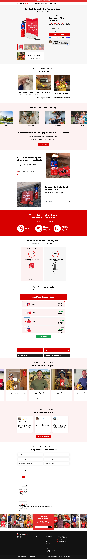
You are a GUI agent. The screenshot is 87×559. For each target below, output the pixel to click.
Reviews (51, 3)
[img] (21, 475)
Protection (38, 541)
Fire (36, 536)
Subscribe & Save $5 (50, 527)
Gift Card (48, 543)
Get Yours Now (43, 144)
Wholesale (48, 547)
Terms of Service (62, 556)
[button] (66, 4)
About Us (47, 3)
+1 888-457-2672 (61, 539)
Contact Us (68, 556)
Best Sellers (37, 3)
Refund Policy (49, 556)
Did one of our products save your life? (50, 551)
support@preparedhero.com (63, 541)
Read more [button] (21, 483)
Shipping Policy (43, 556)
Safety (37, 538)
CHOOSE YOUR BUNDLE (43, 436)
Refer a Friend (48, 545)
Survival (37, 539)
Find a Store (48, 548)
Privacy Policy (55, 556)
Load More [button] (21, 510)
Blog (55, 3)
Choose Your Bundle (59, 34)
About (47, 538)
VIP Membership (49, 536)
